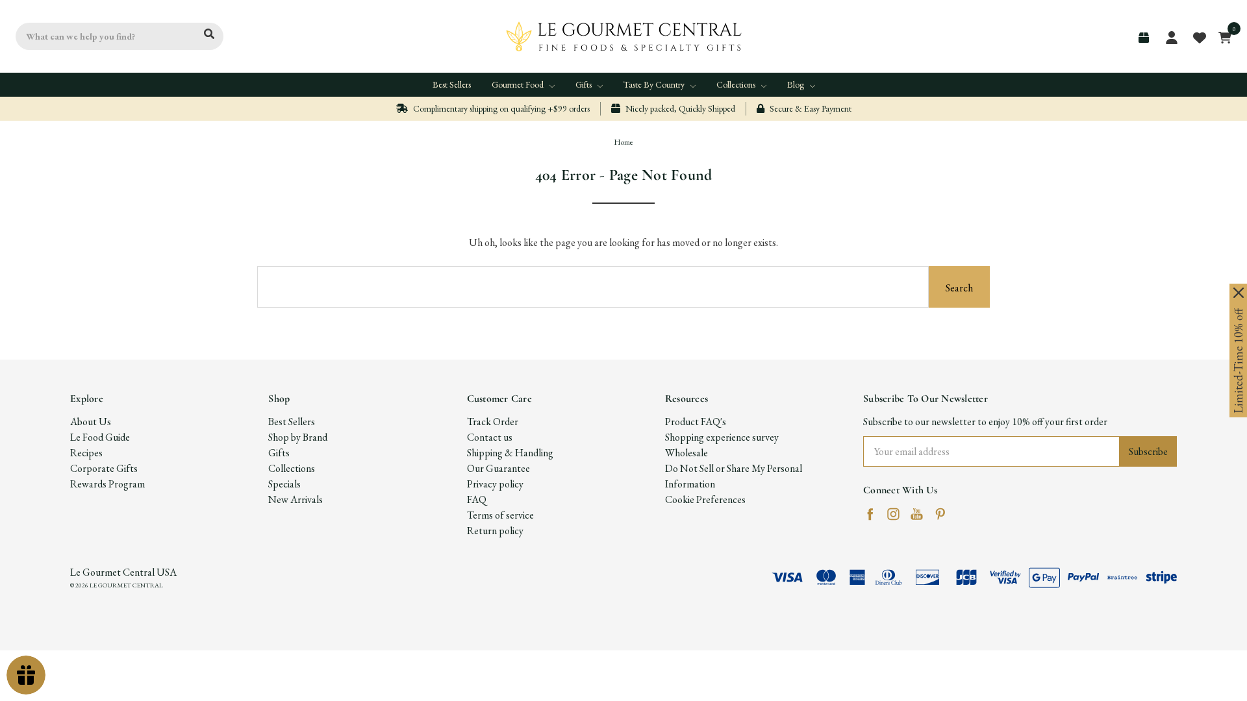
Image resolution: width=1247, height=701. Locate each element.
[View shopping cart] (1221, 36)
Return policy (495, 530)
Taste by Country (655, 84)
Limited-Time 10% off (1238, 360)
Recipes (86, 453)
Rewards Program (107, 484)
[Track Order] (1144, 37)
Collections (736, 84)
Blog (796, 84)
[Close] (1238, 293)
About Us (90, 421)
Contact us (489, 437)
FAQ (476, 499)
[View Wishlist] (1198, 36)
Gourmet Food (519, 84)
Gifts (584, 84)
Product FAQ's (695, 421)
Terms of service (500, 515)
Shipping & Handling (510, 453)
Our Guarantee (498, 468)
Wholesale (686, 453)
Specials (284, 484)
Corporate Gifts (104, 468)
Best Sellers (452, 84)
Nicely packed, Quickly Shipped (679, 108)
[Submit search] (209, 34)
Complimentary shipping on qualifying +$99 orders (500, 108)
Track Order (492, 421)
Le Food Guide (100, 437)
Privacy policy (495, 484)
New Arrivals (295, 499)
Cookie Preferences (705, 499)
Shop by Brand (297, 437)
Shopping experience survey (722, 437)
